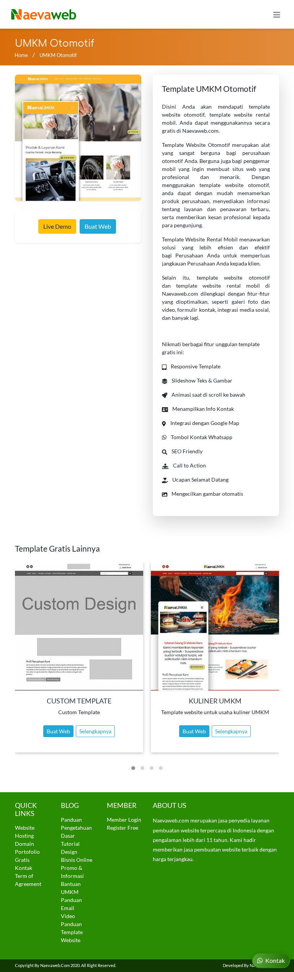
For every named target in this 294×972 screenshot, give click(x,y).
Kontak (23, 868)
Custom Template (79, 701)
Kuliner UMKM (215, 701)
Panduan (71, 819)
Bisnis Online (76, 859)
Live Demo (57, 226)
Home (21, 55)
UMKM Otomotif (58, 55)
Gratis (22, 859)
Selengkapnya (95, 731)
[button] (133, 768)
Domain (24, 843)
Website (24, 827)
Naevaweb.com (55, 965)
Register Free (122, 827)
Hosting (24, 835)
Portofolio (27, 851)
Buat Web (98, 226)
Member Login (124, 819)
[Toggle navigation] (277, 14)
